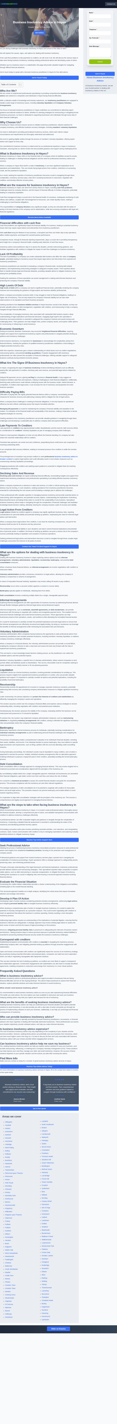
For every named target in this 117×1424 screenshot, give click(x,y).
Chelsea (8, 1263)
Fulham (8, 1224)
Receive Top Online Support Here (39, 840)
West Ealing (9, 1148)
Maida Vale (9, 1250)
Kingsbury (8, 1208)
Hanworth (8, 1164)
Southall (8, 1125)
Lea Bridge (45, 1176)
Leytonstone (46, 1243)
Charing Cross (10, 1295)
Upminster (45, 1320)
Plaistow (45, 1249)
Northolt (8, 1135)
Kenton (7, 1192)
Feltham (8, 1154)
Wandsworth (9, 1256)
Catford (44, 1217)
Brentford (8, 1160)
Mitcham (8, 1307)
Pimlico (7, 1282)
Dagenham (46, 1307)
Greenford (8, 1132)
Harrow (7, 1167)
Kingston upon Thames (13, 1215)
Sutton (44, 1144)
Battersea (8, 1266)
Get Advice (39, 33)
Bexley (44, 1304)
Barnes (7, 1202)
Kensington (9, 1237)
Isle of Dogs (46, 1208)
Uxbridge (8, 1144)
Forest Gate (46, 1252)
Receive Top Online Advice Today (39, 1066)
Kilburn (7, 1234)
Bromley (45, 1198)
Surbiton (8, 1231)
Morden (8, 1291)
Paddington (9, 1259)
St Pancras (9, 1304)
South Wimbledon (11, 1269)
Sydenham (45, 1188)
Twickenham (9, 1170)
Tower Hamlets (47, 1182)
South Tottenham (48, 1163)
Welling (44, 1281)
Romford (45, 1310)
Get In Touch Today (39, 78)
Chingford (45, 1262)
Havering (45, 1313)
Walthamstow (46, 1240)
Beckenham (46, 1233)
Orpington (45, 1297)
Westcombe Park (48, 1246)
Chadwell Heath (47, 1300)
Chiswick (8, 1189)
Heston (7, 1128)
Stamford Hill (46, 1160)
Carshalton (45, 1150)
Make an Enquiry (58, 1329)
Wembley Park (10, 1195)
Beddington (46, 1166)
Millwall (44, 1195)
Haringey (45, 1140)
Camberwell (46, 1134)
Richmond (8, 1176)
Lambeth (45, 1121)
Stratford (45, 1227)
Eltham (44, 1272)
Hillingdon (8, 1122)
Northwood (9, 1199)
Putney (7, 1221)
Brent (7, 1243)
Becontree (45, 1294)
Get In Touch (100, 74)
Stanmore (8, 1218)
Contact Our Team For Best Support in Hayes (39, 546)
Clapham (8, 1301)
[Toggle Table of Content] (19, 84)
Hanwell (8, 1138)
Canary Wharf (47, 1201)
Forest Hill (45, 1179)
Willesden (8, 1211)
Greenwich (45, 1214)
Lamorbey (45, 1291)
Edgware (8, 1247)
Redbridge (45, 1265)
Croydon (45, 1185)
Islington (45, 1131)
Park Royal (9, 1183)
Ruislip (7, 1157)
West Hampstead (11, 1253)
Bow (43, 1192)
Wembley (8, 1186)
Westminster (9, 1298)
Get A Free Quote (39, 1108)
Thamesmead (47, 1288)
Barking (44, 1278)
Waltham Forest (47, 1236)
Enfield (44, 1224)
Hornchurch (46, 1316)
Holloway (8, 1314)
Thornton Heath (47, 1156)
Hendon (8, 1240)
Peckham (45, 1153)
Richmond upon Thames (14, 1173)
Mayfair (7, 1272)
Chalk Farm (9, 1275)
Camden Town (10, 1285)
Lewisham (45, 1220)
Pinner (7, 1179)
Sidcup (44, 1284)
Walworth (45, 1137)
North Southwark (48, 1124)
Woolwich (45, 1268)
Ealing (7, 1151)
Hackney (45, 1172)
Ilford (43, 1275)
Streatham (9, 1317)
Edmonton (45, 1204)
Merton (7, 1279)
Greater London (47, 1256)
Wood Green (46, 1147)
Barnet (7, 1311)
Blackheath (46, 1230)
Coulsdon (45, 1211)
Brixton (44, 1128)
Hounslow (8, 1141)
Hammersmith (10, 1205)
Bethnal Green (47, 1169)
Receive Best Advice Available (39, 217)
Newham (45, 1259)
